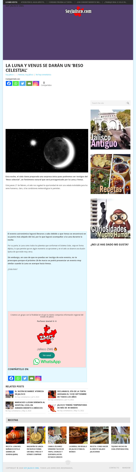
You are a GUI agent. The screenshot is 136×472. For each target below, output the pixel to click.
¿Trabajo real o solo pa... (115, 2)
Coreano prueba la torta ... (61, 2)
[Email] (29, 83)
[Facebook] (9, 83)
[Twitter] (22, 83)
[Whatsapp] (16, 83)
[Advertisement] (69, 38)
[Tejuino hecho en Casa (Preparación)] (120, 435)
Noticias (21, 75)
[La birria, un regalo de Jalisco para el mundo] (78, 435)
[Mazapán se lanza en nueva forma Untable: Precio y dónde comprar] (36, 435)
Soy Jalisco (10, 75)
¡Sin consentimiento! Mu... (89, 2)
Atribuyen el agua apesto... (33, 2)
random (126, 468)
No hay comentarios (43, 75)
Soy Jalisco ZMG (15, 6)
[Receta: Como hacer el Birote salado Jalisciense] (99, 435)
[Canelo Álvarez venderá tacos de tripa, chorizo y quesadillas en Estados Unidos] (57, 435)
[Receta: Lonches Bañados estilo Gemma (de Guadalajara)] (15, 435)
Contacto (114, 468)
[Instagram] (36, 83)
